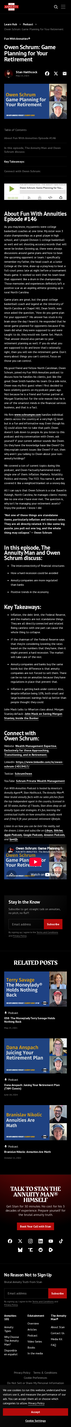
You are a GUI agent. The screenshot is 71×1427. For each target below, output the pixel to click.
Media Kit (56, 1339)
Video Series (34, 1341)
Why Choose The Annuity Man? (11, 1340)
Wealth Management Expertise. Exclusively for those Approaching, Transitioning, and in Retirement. (30, 750)
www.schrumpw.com (27, 414)
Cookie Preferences (35, 1377)
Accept (35, 1412)
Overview (33, 1323)
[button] (63, 7)
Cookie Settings (35, 1420)
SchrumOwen (23, 773)
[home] (11, 7)
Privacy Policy (19, 935)
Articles (32, 1329)
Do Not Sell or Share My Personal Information (35, 1383)
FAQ (53, 1345)
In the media (35, 1353)
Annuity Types (8, 1329)
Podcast (32, 1335)
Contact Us (57, 1333)
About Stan (58, 1327)
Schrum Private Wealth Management (40, 781)
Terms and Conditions (47, 932)
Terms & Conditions (45, 1372)
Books (31, 1347)
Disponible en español (10, 1352)
